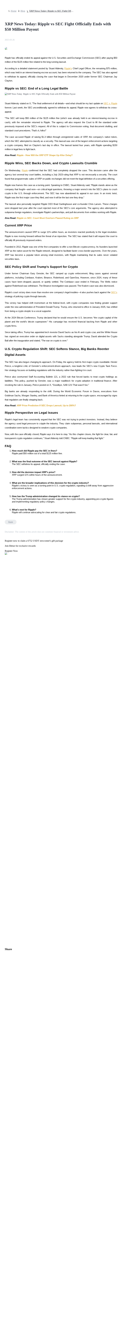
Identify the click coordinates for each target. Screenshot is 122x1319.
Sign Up (11, 836)
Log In (4, 835)
